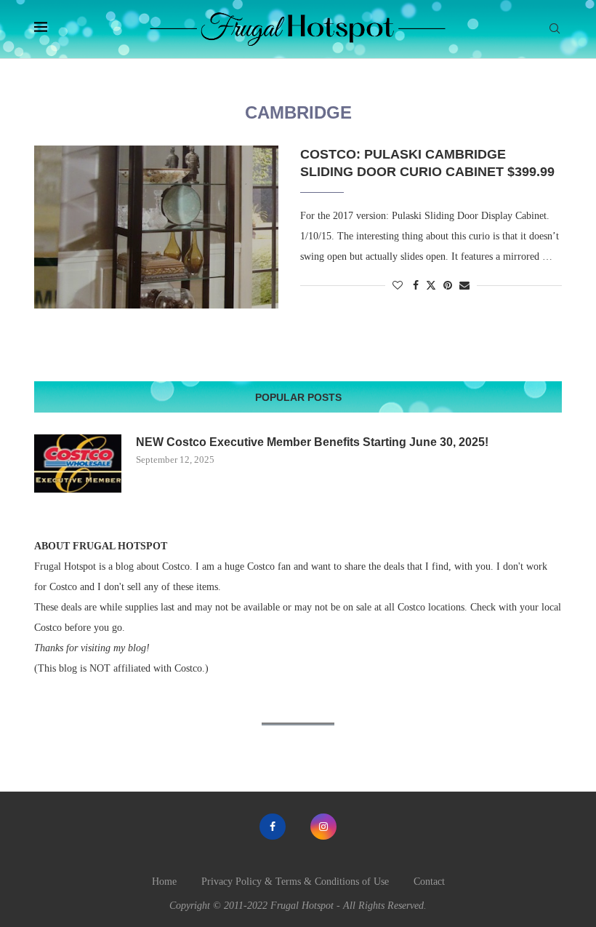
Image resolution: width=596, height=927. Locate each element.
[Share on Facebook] (416, 286)
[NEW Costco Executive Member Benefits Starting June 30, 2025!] (77, 463)
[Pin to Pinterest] (447, 286)
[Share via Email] (464, 286)
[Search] (554, 29)
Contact (429, 881)
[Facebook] (272, 826)
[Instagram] (323, 826)
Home (164, 881)
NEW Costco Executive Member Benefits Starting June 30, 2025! (312, 442)
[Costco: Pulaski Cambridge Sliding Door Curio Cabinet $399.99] (156, 227)
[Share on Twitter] (431, 285)
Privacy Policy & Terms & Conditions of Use (295, 881)
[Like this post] (397, 286)
